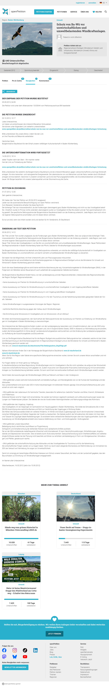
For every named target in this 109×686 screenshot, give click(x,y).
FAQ (81, 647)
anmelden (92, 3)
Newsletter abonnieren (15, 667)
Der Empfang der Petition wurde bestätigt (25, 98)
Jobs (51, 650)
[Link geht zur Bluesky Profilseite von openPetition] (15, 657)
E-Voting (83, 657)
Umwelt (59, 20)
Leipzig (21, 554)
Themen (53, 675)
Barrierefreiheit (85, 677)
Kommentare (44, 80)
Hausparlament (86, 655)
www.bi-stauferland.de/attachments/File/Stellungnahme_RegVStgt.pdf (39, 346)
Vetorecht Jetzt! (86, 659)
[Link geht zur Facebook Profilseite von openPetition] (4, 650)
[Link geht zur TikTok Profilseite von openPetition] (25, 650)
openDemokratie (86, 652)
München (21, 494)
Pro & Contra (17, 80)
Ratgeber (53, 667)
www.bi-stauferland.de (72, 351)
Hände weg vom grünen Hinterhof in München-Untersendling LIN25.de (21, 528)
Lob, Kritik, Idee (56, 657)
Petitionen (62, 12)
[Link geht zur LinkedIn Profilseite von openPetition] (35, 650)
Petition (5, 81)
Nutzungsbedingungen (88, 670)
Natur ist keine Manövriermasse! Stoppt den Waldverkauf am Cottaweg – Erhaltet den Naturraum (21, 591)
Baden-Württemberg (16, 20)
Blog (51, 652)
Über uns (53, 647)
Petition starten (44, 12)
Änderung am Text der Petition (19, 228)
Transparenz (85, 667)
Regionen (53, 677)
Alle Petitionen (55, 670)
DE (103, 3)
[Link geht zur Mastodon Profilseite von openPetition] (4, 657)
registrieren (80, 3)
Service (73, 12)
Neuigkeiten (30, 80)
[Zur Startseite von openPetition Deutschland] (14, 11)
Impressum (84, 675)
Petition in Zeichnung (14, 188)
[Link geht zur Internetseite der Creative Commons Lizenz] (3, 684)
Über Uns (85, 12)
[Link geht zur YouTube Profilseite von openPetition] (25, 657)
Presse (52, 655)
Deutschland (76, 494)
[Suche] (105, 11)
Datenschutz (85, 672)
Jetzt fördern (54, 634)
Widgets (83, 650)
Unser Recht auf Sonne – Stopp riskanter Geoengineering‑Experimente (76, 528)
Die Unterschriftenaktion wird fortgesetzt (26, 152)
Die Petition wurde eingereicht (19, 114)
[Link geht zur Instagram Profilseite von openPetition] (15, 650)
